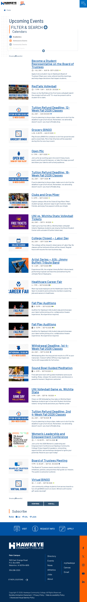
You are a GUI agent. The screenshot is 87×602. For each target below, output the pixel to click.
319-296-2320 (14, 570)
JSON (34, 517)
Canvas (67, 567)
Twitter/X (83, 556)
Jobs (49, 574)
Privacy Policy (39, 595)
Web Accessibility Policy (55, 595)
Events (9, 10)
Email (66, 572)
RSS (12, 517)
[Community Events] (50, 266)
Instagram (83, 565)
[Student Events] (59, 70)
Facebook (83, 548)
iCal (18, 517)
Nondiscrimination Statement (20, 595)
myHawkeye (69, 563)
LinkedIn (83, 582)
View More (35, 504)
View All (51, 504)
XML (26, 517)
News (50, 565)
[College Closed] (51, 241)
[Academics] (51, 114)
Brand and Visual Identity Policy (22, 597)
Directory (51, 556)
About (50, 579)
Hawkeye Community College (13, 3)
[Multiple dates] (32, 306)
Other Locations (15, 579)
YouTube (83, 574)
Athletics (51, 569)
